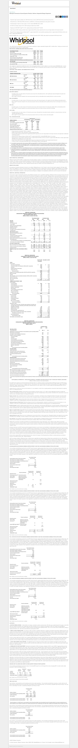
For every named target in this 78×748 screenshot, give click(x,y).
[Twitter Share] (60, 17)
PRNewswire (27, 35)
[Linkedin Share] (63, 17)
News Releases (13, 8)
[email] (58, 17)
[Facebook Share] (65, 17)
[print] (67, 17)
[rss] (56, 17)
